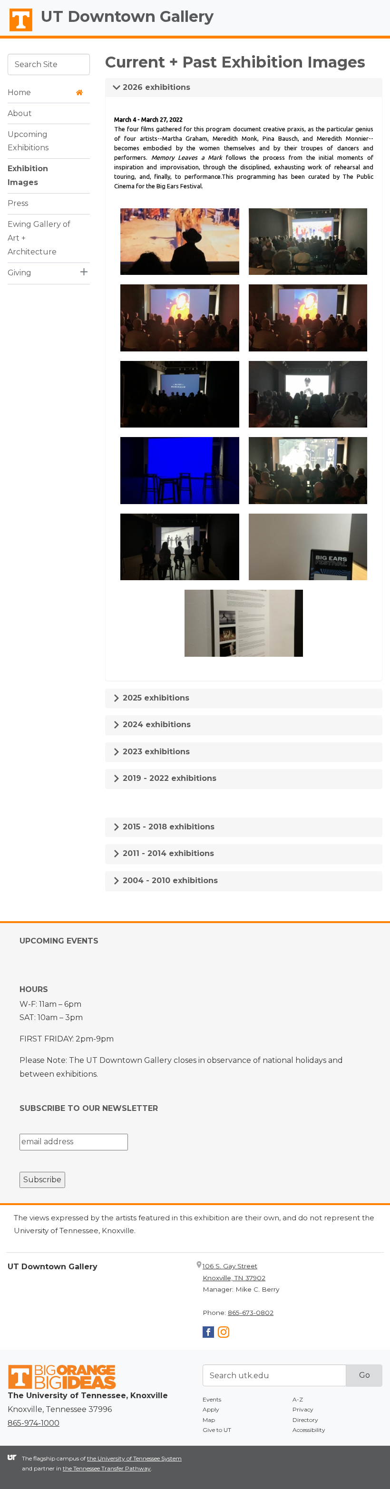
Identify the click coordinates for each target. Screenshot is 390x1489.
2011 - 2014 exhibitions (167, 853)
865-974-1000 (33, 1423)
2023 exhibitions (155, 751)
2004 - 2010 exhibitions (169, 880)
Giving (19, 272)
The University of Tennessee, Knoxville (16, 31)
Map (209, 1419)
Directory (305, 1419)
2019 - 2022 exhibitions (168, 778)
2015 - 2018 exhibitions (167, 826)
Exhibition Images (28, 175)
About (20, 113)
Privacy (302, 1409)
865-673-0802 (250, 1312)
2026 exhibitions (155, 87)
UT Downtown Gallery (127, 16)
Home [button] (19, 92)
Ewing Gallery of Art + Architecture (39, 238)
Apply (211, 1409)
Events (212, 1399)
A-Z (297, 1399)
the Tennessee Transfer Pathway (107, 1468)
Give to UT (217, 1429)
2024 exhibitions (155, 724)
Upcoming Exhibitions (28, 141)
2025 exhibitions (154, 697)
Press (18, 203)
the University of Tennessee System (134, 1458)
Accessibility (308, 1429)
